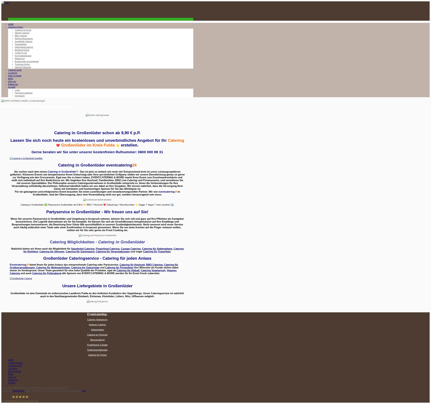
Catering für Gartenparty (80, 251)
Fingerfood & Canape (97, 345)
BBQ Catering (21, 35)
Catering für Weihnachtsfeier (53, 267)
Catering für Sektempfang (157, 248)
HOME (11, 24)
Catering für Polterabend (46, 273)
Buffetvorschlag (22, 50)
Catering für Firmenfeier (119, 267)
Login (17, 90)
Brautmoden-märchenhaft (27, 61)
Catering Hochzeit (23, 30)
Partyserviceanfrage (23, 92)
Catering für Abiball (128, 270)
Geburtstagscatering (24, 47)
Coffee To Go (21, 52)
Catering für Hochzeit (132, 264)
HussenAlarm (18, 390)
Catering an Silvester (97, 335)
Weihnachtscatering (24, 38)
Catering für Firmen (97, 355)
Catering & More (15, 27)
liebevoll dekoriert (23, 67)
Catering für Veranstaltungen (113, 251)
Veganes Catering (97, 324)
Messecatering (97, 340)
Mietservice (20, 58)
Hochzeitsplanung (23, 55)
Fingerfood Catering (108, 248)
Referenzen (13, 84)
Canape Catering (131, 248)
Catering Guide (15, 70)
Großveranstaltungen (97, 350)
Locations (12, 72)
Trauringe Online (22, 64)
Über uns (12, 81)
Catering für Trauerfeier (157, 251)
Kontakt (11, 87)
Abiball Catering (22, 32)
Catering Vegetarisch (153, 270)
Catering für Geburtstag (85, 267)
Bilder (10, 78)
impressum (20, 95)
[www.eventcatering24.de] (5, 2)
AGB (84, 390)
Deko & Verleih (14, 75)
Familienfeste (21, 44)
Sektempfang (97, 329)
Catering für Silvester (51, 251)
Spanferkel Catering (23, 41)
